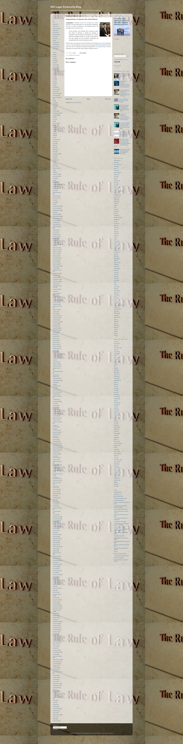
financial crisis (56, 411)
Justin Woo (116, 423)
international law (56, 480)
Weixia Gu (116, 323)
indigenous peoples (57, 450)
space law (55, 681)
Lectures (54, 141)
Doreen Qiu (116, 388)
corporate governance (57, 306)
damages (55, 334)
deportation (55, 342)
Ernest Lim (116, 392)
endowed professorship (58, 371)
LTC (53, 137)
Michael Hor (116, 260)
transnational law (56, 708)
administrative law (57, 210)
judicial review (56, 493)
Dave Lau (116, 382)
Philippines (55, 160)
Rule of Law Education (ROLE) (120, 553)
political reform (56, 588)
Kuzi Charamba (117, 433)
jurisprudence (55, 497)
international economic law (58, 474)
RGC (53, 162)
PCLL (54, 158)
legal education (56, 534)
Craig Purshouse (117, 187)
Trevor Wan (116, 315)
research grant (56, 44)
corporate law (56, 309)
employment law (56, 366)
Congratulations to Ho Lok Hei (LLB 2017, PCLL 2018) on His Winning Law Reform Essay (124, 134)
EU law (54, 103)
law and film (55, 514)
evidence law (55, 394)
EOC (54, 101)
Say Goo (115, 284)
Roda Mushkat (117, 470)
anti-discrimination (57, 216)
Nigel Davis (116, 455)
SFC (53, 170)
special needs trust (57, 683)
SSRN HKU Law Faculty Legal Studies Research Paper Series (121, 529)
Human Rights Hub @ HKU (119, 536)
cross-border (55, 324)
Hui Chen (116, 400)
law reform (55, 528)
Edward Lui (116, 203)
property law (55, 601)
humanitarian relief (57, 445)
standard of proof (56, 685)
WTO (54, 204)
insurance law (55, 459)
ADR (54, 56)
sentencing (55, 654)
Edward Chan (116, 201)
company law (55, 277)
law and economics (57, 511)
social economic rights (57, 671)
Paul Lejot (116, 457)
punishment (55, 615)
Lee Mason (116, 435)
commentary (55, 30)
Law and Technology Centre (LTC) (121, 509)
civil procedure (56, 262)
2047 (54, 54)
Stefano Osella (117, 303)
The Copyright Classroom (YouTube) (121, 555)
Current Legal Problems (101, 46)
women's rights (56, 720)
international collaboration (56, 467)
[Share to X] (83, 53)
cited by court (56, 26)
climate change (56, 264)
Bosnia (54, 73)
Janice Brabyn (116, 404)
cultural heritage (56, 330)
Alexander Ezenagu (118, 347)
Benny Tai (116, 364)
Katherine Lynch (117, 427)
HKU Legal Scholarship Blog (65, 7)
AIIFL (54, 58)
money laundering (56, 560)
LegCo (54, 143)
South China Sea (56, 176)
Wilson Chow (116, 325)
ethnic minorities (56, 392)
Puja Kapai (116, 276)
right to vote (55, 644)
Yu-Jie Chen (116, 486)
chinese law (55, 256)
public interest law (57, 608)
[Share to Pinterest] (85, 53)
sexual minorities (56, 661)
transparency (55, 710)
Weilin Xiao (116, 321)
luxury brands (55, 542)
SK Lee (115, 282)
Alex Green (116, 341)
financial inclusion (56, 413)
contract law (55, 302)
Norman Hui (116, 266)
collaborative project (57, 270)
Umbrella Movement (57, 192)
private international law (57, 595)
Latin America (55, 139)
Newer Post (69, 99)
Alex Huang (116, 166)
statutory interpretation (56, 690)
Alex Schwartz (117, 343)
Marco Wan (116, 256)
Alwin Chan (116, 170)
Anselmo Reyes (117, 360)
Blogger (111, 733)
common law (55, 275)
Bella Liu (116, 178)
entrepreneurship (56, 378)
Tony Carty (116, 476)
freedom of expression (57, 422)
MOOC (54, 145)
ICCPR (54, 117)
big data (54, 240)
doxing (54, 360)
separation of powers (57, 656)
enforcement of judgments (56, 375)
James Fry (116, 229)
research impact (56, 46)
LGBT (54, 129)
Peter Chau (116, 272)
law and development (57, 508)
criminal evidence (56, 315)
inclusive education (57, 448)
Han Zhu (115, 221)
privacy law (55, 592)
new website (55, 568)
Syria (54, 180)
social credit (55, 669)
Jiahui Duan (116, 235)
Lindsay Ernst (116, 437)
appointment (55, 24)
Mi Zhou (115, 447)
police (54, 586)
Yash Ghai (116, 484)
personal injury (56, 584)
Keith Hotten (116, 429)
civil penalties (56, 260)
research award (56, 42)
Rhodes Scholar (56, 168)
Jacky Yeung (116, 227)
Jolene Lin (116, 419)
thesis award (55, 48)
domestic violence (56, 358)
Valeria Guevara (117, 317)
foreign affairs (56, 420)
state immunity (56, 687)
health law (55, 439)
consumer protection (57, 296)
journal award (56, 32)
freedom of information (55, 426)
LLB (53, 131)
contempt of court (57, 300)
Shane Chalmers (117, 290)
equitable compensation (56, 385)
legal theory (55, 540)
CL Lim (115, 366)
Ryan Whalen (116, 280)
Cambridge (55, 87)
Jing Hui (115, 238)
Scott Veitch (116, 286)
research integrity (56, 629)
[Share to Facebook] (84, 53)
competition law (56, 281)
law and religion (56, 521)
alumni (54, 212)
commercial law (56, 273)
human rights (55, 441)
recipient (68, 45)
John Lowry (116, 417)
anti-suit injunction (57, 218)
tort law (54, 700)
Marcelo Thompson (118, 443)
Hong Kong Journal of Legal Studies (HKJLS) (121, 533)
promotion (77, 55)
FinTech (54, 105)
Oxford (54, 156)
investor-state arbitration (56, 486)
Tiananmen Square (57, 184)
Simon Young (116, 299)
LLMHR (54, 135)
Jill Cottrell (116, 411)
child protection (56, 249)
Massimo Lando (117, 445)
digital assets (55, 344)
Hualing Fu (116, 225)
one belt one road (56, 574)
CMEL (54, 83)
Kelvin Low (116, 248)
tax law (54, 695)
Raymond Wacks (117, 461)
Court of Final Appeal (57, 97)
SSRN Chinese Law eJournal (119, 527)
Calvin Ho (116, 368)
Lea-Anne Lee (116, 252)
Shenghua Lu (116, 293)
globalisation (55, 434)
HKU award (55, 18)
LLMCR (54, 133)
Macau (54, 147)
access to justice (56, 208)
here (97, 48)
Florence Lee (116, 211)
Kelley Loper (116, 431)
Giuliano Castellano (118, 217)
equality (54, 382)
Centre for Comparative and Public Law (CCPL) (122, 503)
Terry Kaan (116, 474)
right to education (56, 635)
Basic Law (55, 71)
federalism (55, 407)
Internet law (55, 123)
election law (55, 362)
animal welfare (56, 214)
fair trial (54, 403)
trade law (55, 704)
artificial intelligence (57, 226)
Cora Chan (116, 185)
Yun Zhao (116, 335)
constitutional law (57, 293)
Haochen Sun (116, 223)
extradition (55, 399)
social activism (56, 667)
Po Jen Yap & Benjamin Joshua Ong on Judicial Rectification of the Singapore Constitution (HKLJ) (125, 125)
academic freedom (57, 206)
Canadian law (55, 89)
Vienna (54, 200)
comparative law (56, 279)
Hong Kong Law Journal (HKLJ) (120, 521)
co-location (55, 268)
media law (55, 548)
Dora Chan (116, 386)
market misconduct (57, 546)
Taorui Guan (116, 311)
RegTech (54, 166)
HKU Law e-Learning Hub (119, 557)
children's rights (56, 251)
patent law (55, 580)
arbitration (55, 222)
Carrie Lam (55, 91)
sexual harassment (57, 659)
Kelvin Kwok (116, 246)
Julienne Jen (116, 244)
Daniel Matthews (117, 380)
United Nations (56, 196)
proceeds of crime (56, 599)
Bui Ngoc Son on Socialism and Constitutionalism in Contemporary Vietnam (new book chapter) (125, 116)
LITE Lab (115, 551)
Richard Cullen (117, 464)
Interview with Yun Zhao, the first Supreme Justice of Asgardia (125, 75)
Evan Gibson (116, 394)
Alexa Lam (116, 345)
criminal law (55, 320)
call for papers (56, 247)
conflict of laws (56, 289)
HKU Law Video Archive (118, 496)
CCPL (54, 79)
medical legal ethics (57, 552)
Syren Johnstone (117, 309)
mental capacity (56, 556)
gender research (56, 432)
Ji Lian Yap (116, 406)
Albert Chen (116, 162)
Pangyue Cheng (117, 268)
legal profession (56, 538)
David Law (116, 384)
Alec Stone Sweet (117, 164)
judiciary (54, 495)
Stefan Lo (116, 301)
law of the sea (56, 526)
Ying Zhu (116, 333)
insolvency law (56, 454)
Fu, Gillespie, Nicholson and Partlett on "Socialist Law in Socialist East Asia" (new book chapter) (125, 92)
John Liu (115, 240)
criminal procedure (56, 322)
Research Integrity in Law (119, 500)
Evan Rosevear (117, 396)
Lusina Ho (116, 254)
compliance (55, 283)
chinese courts (56, 253)
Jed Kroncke (116, 233)
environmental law (57, 380)
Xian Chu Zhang (117, 480)
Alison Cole (116, 349)
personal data (56, 582)
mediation (55, 550)
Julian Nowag (116, 242)
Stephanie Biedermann (118, 305)
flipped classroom (56, 418)
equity (54, 388)
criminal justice (56, 317)
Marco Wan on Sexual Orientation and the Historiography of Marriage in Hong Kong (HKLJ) (124, 107)
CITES (54, 81)
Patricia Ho (116, 270)
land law (54, 503)
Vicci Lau (116, 319)
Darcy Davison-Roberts (118, 191)
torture (54, 702)
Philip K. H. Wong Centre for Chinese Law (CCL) (121, 511)
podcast (54, 40)
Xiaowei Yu (116, 327)
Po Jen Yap (116, 274)
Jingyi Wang (116, 413)
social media (55, 675)
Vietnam (54, 202)
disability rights (56, 348)
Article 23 (55, 65)
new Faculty (55, 36)
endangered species (57, 368)
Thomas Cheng (117, 313)
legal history (55, 536)
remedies (55, 619)
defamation (55, 336)
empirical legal (56, 364)
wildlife (54, 718)
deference (55, 338)
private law (55, 597)
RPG (54, 22)
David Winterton (117, 195)
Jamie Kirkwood (117, 402)
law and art (55, 506)
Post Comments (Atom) (76, 102)
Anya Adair (116, 176)
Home (88, 99)
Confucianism (55, 95)
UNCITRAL (55, 188)
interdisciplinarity (56, 465)
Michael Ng (116, 264)
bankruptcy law (56, 236)
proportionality (56, 604)
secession (55, 648)
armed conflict (56, 224)
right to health (56, 638)
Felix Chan (116, 209)
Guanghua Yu (116, 219)
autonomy (55, 232)
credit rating (55, 313)
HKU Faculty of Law (118, 494)
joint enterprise (56, 489)
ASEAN (54, 62)
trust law (55, 712)
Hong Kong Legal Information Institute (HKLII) (122, 542)
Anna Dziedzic (117, 353)
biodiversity (55, 242)
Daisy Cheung (116, 378)
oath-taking (55, 572)
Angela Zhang (117, 351)
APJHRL (54, 60)
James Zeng (116, 231)
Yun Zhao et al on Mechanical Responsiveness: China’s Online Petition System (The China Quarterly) (125, 84)
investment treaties (57, 482)
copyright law (55, 304)
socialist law (55, 677)
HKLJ (54, 107)
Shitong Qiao (116, 295)
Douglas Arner (117, 197)
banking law (55, 234)
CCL (53, 77)
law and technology (57, 523)
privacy (54, 590)
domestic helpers (56, 356)
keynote (54, 499)
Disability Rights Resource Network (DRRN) (121, 538)
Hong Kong (55, 115)
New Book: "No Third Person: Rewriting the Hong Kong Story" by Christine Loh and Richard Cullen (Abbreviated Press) (122, 143)
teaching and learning (57, 697)
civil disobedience (56, 258)
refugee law (55, 617)
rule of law (55, 646)
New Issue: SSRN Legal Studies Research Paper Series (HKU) (123, 100)
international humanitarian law (56, 477)
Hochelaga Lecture (56, 113)
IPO (53, 121)
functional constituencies (56, 429)
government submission (55, 437)
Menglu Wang (116, 258)
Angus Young (116, 174)
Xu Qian (115, 482)
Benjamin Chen (117, 180)
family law (55, 405)
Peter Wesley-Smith (118, 459)
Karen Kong (116, 425)
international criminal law (57, 471)
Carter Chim (116, 370)
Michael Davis (117, 449)
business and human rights (57, 245)
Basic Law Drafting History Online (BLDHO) (121, 548)
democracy (55, 340)
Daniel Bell (116, 189)
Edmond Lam (116, 199)
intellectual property (57, 461)
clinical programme (57, 28)
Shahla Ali (116, 288)
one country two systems (56, 577)
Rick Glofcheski (117, 468)
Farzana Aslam (117, 398)
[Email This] (80, 53)
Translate (63, 729)
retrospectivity (56, 631)
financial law (55, 415)
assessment (55, 230)
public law (55, 613)
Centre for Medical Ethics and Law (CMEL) (121, 515)
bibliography (55, 238)
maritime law (55, 544)
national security (56, 34)
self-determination (57, 652)
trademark (55, 706)
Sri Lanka (54, 178)
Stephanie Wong (117, 472)
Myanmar (55, 149)
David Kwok (116, 193)
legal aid (54, 532)
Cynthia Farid (116, 376)
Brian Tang (116, 182)
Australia (55, 69)
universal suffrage (56, 714)
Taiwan (54, 182)
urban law (55, 716)
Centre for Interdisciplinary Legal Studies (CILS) (120, 518)
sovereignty (55, 679)
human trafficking (56, 443)
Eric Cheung (116, 390)
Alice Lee (116, 168)
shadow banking (56, 663)
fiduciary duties (56, 409)
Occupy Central (56, 154)
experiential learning (57, 396)
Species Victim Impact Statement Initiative (121, 560)
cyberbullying (55, 332)
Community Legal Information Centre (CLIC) (121, 545)
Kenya (54, 127)
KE (53, 20)
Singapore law (56, 174)
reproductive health (57, 621)
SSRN (54, 172)
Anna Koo (116, 355)
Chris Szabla (116, 372)
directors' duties (56, 346)
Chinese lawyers (56, 93)
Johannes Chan (83, 23)
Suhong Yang (116, 307)
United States (56, 198)
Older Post (108, 99)
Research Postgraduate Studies (120, 498)
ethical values (56, 390)
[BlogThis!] (81, 53)
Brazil (54, 75)
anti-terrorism (56, 220)
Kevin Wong (116, 250)
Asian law (55, 67)
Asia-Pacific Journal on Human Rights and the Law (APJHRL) (121, 524)
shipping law (55, 665)
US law (54, 190)
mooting (54, 562)
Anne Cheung (116, 358)
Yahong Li (116, 329)
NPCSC (54, 151)
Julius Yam (116, 421)
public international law (57, 610)
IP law (54, 119)
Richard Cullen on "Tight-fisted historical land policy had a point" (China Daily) (125, 151)
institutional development (55, 456)
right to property (56, 642)
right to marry (56, 640)
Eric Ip (115, 207)
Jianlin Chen (116, 408)
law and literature (56, 516)
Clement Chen (117, 374)
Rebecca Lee (116, 278)
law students (55, 530)
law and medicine (56, 518)
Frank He (115, 213)
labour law (55, 501)
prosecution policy (56, 606)
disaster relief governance (56, 351)
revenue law (55, 633)
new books (55, 38)
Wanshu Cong (116, 478)
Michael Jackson (117, 262)
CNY (53, 85)
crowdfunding (56, 326)
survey (54, 693)
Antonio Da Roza (117, 362)
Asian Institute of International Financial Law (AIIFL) (120, 506)
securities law (56, 650)
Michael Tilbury (117, 451)
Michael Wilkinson (117, 453)
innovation (55, 452)
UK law (54, 186)
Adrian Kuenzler (117, 160)
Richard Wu (116, 466)
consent (54, 291)
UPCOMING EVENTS (118, 492)
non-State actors (56, 570)
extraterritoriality (56, 401)
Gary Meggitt (116, 215)
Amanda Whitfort (117, 172)
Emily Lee (116, 205)
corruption (55, 311)
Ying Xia (115, 331)
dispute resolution (56, 354)
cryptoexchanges (56, 328)
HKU (54, 109)
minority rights (56, 558)
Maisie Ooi (116, 439)
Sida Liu (115, 297)
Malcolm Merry (117, 441)
